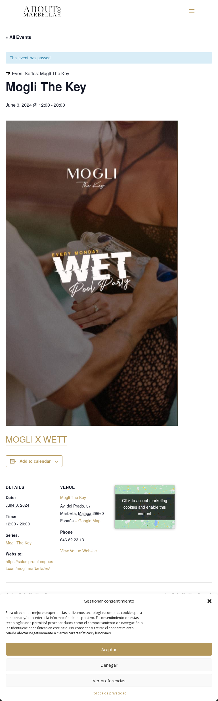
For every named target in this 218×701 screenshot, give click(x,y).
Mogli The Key (19, 543)
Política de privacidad (109, 693)
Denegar (109, 665)
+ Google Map (87, 520)
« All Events (18, 37)
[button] (209, 601)
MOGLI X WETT (36, 439)
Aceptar (109, 649)
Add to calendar (35, 461)
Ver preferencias (109, 680)
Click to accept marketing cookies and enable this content (144, 506)
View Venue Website (78, 550)
